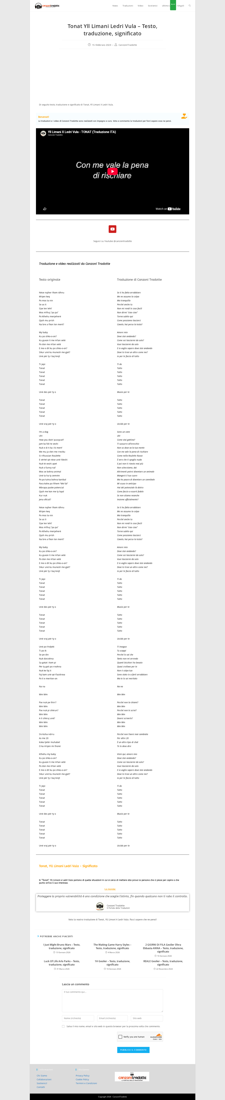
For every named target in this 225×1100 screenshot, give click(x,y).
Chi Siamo (42, 1075)
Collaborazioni (44, 1079)
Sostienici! (42, 1083)
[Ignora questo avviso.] (184, 116)
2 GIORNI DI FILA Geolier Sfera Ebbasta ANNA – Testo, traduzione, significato (163, 948)
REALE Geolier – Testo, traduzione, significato (163, 963)
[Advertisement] (112, 73)
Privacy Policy (82, 1075)
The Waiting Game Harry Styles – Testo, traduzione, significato (112, 946)
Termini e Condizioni (86, 1083)
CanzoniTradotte (128, 44)
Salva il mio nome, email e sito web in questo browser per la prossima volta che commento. (113, 1026)
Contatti (41, 1087)
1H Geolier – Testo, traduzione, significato (112, 963)
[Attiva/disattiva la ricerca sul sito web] (189, 5)
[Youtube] (112, 229)
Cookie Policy (82, 1079)
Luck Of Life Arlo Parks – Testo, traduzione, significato (62, 963)
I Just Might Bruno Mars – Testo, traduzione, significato (61, 946)
